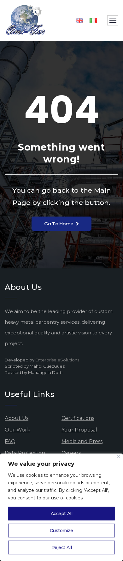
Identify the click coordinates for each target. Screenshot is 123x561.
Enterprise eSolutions (57, 359)
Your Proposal (79, 430)
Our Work (17, 430)
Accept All (62, 513)
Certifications (78, 418)
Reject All (61, 547)
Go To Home (58, 224)
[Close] (118, 456)
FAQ (10, 441)
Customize (61, 530)
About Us (16, 418)
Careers (71, 453)
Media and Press (82, 441)
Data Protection (25, 453)
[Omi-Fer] (26, 20)
